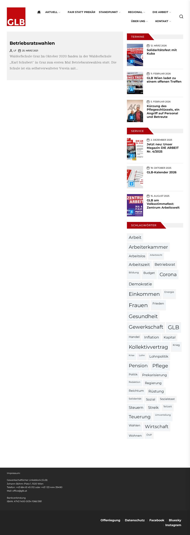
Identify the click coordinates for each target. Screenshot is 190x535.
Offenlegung (110, 520)
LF (15, 50)
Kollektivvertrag (148, 347)
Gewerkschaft (146, 327)
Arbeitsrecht (156, 255)
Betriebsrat (165, 264)
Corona (168, 274)
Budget (149, 273)
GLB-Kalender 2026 (161, 172)
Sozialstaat (167, 399)
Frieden (158, 303)
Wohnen (135, 435)
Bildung (134, 272)
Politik (133, 374)
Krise (131, 355)
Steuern (136, 407)
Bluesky (175, 520)
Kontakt (161, 21)
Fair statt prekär (81, 12)
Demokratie (140, 284)
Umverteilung (163, 415)
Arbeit (135, 237)
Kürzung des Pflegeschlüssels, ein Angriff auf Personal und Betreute (163, 111)
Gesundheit (143, 316)
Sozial (150, 399)
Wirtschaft (156, 426)
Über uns (138, 21)
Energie (169, 291)
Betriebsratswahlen (32, 43)
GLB (173, 327)
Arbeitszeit (139, 264)
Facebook (156, 520)
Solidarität (135, 398)
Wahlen (134, 425)
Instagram (173, 525)
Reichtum (136, 390)
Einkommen (144, 294)
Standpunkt (108, 12)
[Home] (39, 12)
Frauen (138, 305)
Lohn (142, 355)
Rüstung (156, 391)
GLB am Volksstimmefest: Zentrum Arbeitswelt (163, 204)
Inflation (151, 337)
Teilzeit (167, 406)
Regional (135, 12)
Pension (138, 365)
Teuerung (139, 416)
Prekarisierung (154, 375)
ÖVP (149, 434)
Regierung (153, 383)
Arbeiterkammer (148, 247)
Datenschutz (135, 520)
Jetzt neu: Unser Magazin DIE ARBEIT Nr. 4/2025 (163, 148)
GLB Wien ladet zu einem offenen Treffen (164, 79)
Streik (153, 407)
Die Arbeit (160, 12)
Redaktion (134, 382)
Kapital (170, 337)
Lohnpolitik (158, 356)
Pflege (160, 366)
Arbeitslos (137, 256)
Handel (134, 337)
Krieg (176, 344)
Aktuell (51, 12)
